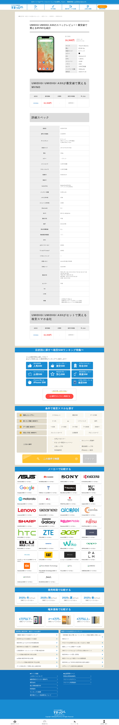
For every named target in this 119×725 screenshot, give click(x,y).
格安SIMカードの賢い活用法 (70, 654)
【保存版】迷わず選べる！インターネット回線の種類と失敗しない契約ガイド (81, 637)
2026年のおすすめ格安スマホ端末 (27, 639)
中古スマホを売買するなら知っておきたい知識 (76, 642)
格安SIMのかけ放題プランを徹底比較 (28, 646)
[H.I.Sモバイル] (36, 103)
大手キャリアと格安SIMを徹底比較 (72, 666)
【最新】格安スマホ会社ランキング (27, 635)
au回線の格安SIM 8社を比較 (25, 658)
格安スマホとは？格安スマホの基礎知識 (74, 658)
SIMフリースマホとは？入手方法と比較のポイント (77, 650)
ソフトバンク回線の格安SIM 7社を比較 (28, 662)
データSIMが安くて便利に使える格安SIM (29, 666)
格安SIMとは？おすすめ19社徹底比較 (28, 642)
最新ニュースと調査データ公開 (71, 646)
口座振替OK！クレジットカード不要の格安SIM (30, 650)
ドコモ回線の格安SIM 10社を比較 (27, 654)
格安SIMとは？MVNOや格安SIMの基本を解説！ (76, 662)
